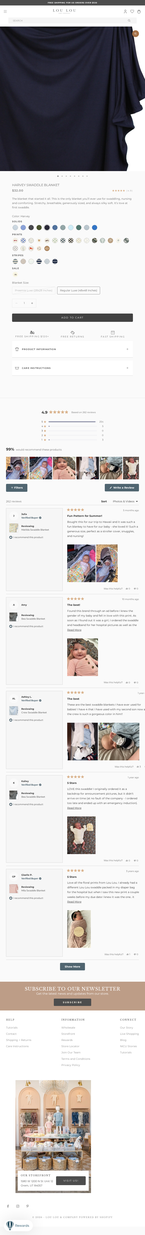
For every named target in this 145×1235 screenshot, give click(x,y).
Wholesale (68, 1027)
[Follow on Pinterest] (27, 1206)
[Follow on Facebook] (8, 1206)
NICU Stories (128, 1046)
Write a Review (126, 488)
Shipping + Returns (18, 1040)
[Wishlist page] (132, 11)
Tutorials (12, 1027)
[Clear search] (129, 21)
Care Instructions (17, 1046)
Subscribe (72, 1002)
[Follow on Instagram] (18, 1206)
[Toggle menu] (5, 11)
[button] (72, 422)
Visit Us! (70, 1180)
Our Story (126, 1027)
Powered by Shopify (96, 1217)
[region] (72, 468)
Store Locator (70, 1046)
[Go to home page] (64, 11)
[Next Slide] (136, 468)
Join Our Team (71, 1052)
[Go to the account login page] (125, 11)
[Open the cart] (139, 11)
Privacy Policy (70, 1065)
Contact (11, 1034)
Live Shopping (129, 1034)
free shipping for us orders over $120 (72, 3)
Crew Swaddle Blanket (34, 712)
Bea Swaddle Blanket (33, 618)
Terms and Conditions (75, 1059)
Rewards (67, 1040)
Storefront (68, 1034)
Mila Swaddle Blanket (33, 890)
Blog (123, 1040)
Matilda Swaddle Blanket (35, 529)
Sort (104, 501)
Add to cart (72, 317)
